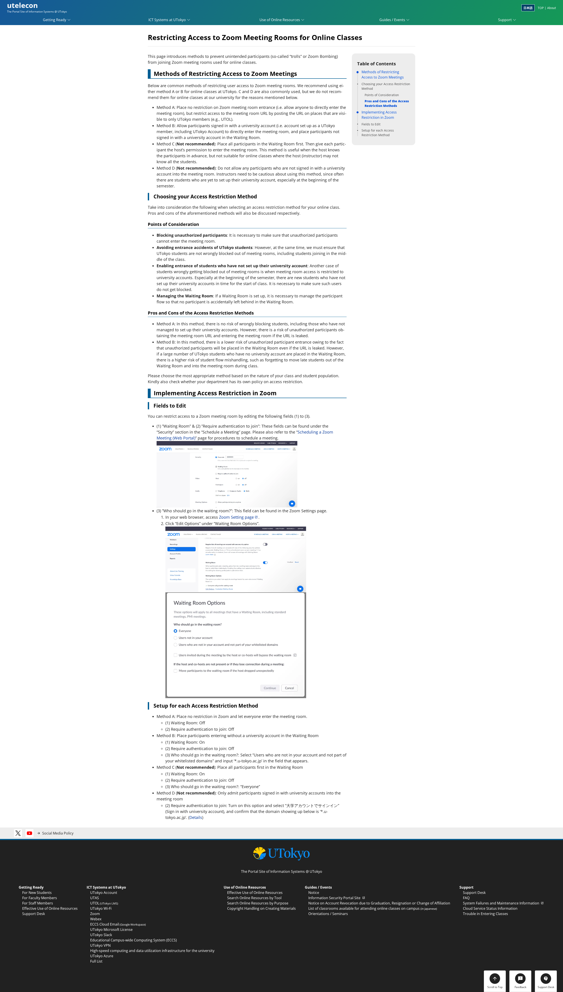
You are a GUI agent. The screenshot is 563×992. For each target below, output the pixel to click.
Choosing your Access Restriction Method (386, 86)
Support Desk (33, 913)
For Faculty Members (39, 897)
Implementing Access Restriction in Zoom (379, 115)
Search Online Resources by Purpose (257, 903)
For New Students (37, 892)
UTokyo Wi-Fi (101, 908)
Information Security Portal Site (334, 897)
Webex (95, 919)
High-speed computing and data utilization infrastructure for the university (152, 950)
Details (195, 817)
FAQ (466, 897)
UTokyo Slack (101, 934)
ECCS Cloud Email (118, 924)
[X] (18, 833)
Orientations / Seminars (328, 913)
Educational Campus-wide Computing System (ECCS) (133, 940)
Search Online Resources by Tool (254, 897)
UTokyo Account (103, 892)
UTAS (94, 897)
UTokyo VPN (100, 945)
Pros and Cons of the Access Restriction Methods (387, 103)
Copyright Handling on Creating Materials (261, 908)
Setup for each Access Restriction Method (378, 132)
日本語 (528, 8)
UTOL (104, 903)
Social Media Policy (57, 833)
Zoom (95, 913)
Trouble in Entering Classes (485, 913)
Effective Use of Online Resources (50, 908)
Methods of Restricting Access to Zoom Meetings (383, 75)
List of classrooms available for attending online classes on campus (372, 908)
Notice (313, 892)
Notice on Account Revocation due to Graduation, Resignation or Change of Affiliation (379, 903)
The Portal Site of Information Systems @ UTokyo (281, 871)
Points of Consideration (382, 95)
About (551, 8)
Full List (96, 961)
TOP (541, 8)
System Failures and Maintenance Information (501, 903)
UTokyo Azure (101, 956)
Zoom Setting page (236, 517)
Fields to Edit (371, 124)
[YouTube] (29, 833)
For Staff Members (37, 903)
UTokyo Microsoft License (111, 929)
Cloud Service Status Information (490, 908)
